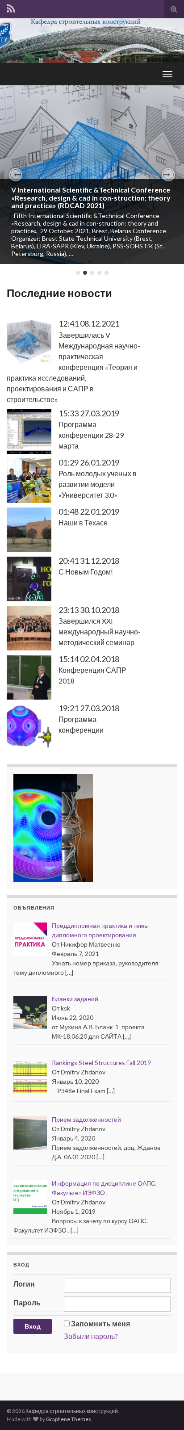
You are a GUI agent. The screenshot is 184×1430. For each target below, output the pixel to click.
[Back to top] (164, 1410)
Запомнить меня (100, 1323)
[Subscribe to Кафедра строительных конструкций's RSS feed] (11, 8)
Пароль (27, 1302)
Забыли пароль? (91, 1336)
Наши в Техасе (83, 522)
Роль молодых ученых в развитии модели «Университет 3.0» (98, 484)
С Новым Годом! (86, 571)
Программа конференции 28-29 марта (91, 435)
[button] (15, 174)
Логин (24, 1283)
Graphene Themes (68, 1419)
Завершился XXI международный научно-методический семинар (100, 631)
